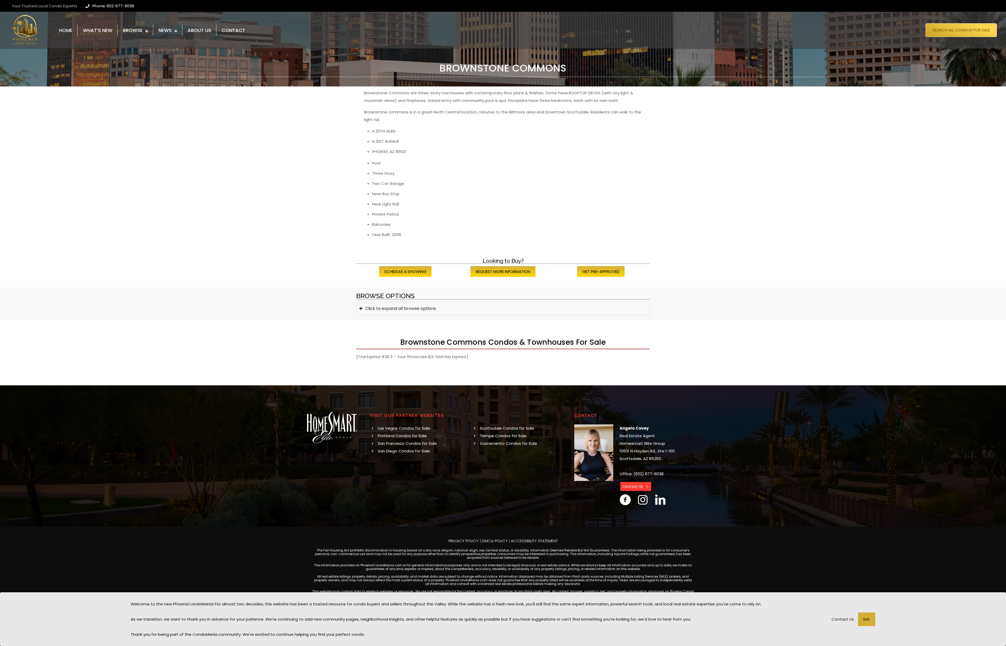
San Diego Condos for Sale (404, 451)
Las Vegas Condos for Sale (404, 428)
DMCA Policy (495, 541)
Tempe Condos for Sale (503, 436)
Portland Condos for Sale (402, 436)
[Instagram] (642, 500)
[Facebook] (625, 500)
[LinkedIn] (660, 500)
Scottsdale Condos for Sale (507, 428)
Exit (866, 619)
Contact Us (843, 619)
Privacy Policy (464, 541)
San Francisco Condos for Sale (407, 443)
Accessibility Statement (534, 541)
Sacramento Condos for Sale (508, 443)
